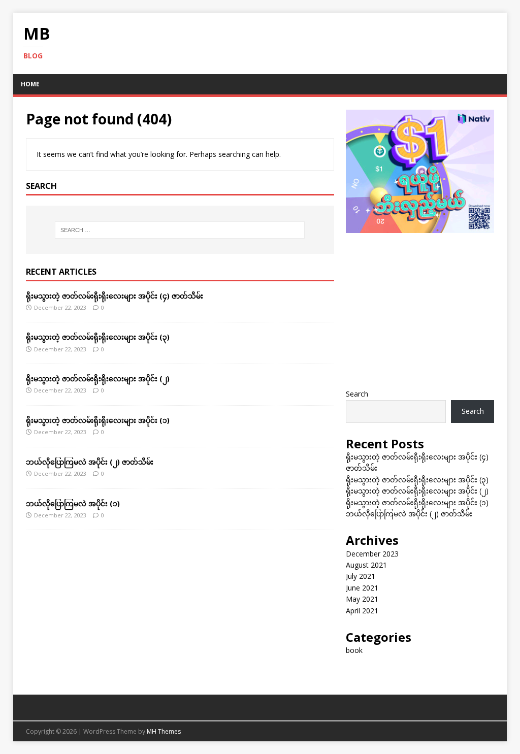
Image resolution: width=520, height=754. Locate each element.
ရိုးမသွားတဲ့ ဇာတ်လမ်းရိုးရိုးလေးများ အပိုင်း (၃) (98, 337)
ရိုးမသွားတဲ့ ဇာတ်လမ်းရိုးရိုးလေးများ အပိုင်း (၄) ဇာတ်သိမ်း (114, 296)
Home (30, 84)
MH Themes (164, 731)
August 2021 (366, 565)
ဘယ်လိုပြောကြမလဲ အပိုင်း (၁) (73, 503)
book (354, 650)
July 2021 (360, 576)
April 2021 (362, 610)
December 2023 (372, 554)
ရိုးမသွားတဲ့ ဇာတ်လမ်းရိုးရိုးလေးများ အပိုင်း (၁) (98, 420)
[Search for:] (180, 230)
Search (357, 394)
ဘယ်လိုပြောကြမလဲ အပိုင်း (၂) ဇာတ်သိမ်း (89, 462)
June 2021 (362, 588)
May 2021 (362, 599)
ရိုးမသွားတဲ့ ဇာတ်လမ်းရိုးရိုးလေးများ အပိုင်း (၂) (98, 378)
